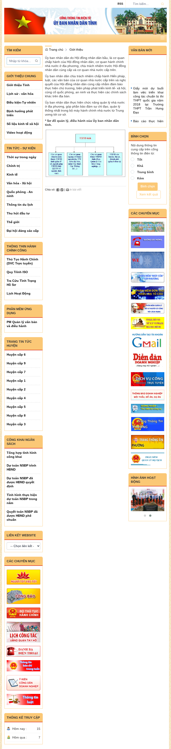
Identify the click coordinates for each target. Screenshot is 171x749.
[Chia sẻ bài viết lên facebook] (57, 189)
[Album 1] (148, 500)
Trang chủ (55, 49)
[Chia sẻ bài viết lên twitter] (61, 189)
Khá (140, 166)
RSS (120, 3)
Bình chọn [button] (147, 186)
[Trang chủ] (85, 21)
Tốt (139, 159)
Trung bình (145, 172)
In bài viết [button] (75, 189)
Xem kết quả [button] (148, 194)
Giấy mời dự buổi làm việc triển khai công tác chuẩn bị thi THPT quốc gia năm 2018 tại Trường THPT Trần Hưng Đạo (148, 97)
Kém (140, 178)
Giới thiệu (76, 49)
